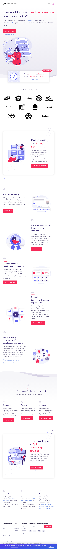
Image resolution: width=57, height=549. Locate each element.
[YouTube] (39, 531)
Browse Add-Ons (38, 323)
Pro (4, 530)
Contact (5, 533)
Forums (16, 530)
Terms (8, 541)
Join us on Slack (9, 363)
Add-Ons (23, 528)
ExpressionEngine (12, 3)
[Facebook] (34, 531)
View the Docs (8, 420)
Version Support (7, 535)
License (21, 541)
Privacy (4, 541)
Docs (15, 526)
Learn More (8, 210)
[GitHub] (43, 531)
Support (23, 526)
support (10, 23)
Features (5, 528)
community (30, 20)
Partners (23, 530)
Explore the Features (9, 34)
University (16, 528)
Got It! (51, 546)
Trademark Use (14, 541)
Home (4, 526)
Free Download (9, 31)
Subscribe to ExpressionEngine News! (39, 523)
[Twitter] (30, 531)
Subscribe (48, 526)
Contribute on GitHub (11, 360)
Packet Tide (29, 543)
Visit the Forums (27, 418)
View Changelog (36, 471)
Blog (22, 533)
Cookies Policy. (14, 547)
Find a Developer (9, 282)
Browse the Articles (46, 418)
